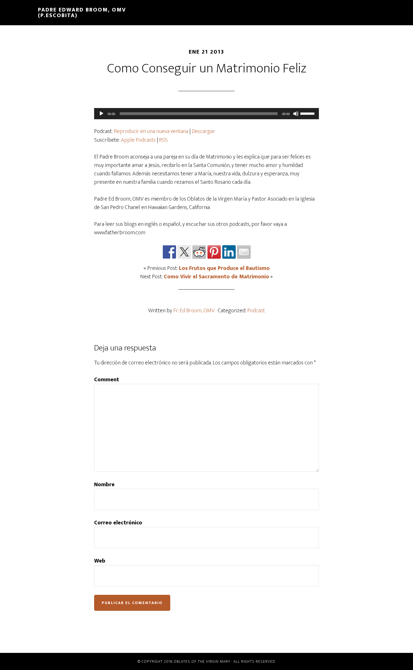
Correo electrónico (118, 522)
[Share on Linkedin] (229, 252)
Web (99, 561)
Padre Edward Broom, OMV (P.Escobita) (82, 12)
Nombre (104, 484)
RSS (163, 140)
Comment (106, 379)
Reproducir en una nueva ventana (151, 131)
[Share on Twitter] (184, 252)
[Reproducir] (101, 113)
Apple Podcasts (138, 140)
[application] (206, 113)
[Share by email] (244, 252)
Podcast (256, 310)
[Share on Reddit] (199, 252)
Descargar (203, 131)
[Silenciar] (296, 113)
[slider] (308, 113)
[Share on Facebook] (169, 252)
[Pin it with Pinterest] (214, 252)
